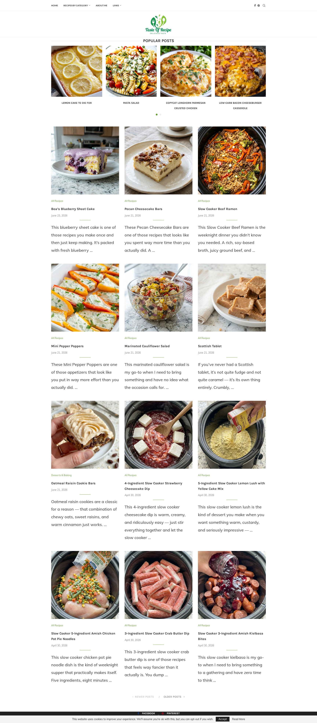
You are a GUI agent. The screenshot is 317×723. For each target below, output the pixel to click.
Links (116, 5)
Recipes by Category (75, 5)
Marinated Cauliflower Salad (147, 346)
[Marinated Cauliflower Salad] (158, 298)
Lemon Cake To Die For (77, 102)
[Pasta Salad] (131, 71)
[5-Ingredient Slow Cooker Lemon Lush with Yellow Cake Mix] (232, 435)
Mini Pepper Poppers (67, 346)
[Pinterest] (259, 5)
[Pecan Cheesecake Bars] (158, 160)
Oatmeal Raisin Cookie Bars (73, 483)
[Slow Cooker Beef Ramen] (232, 160)
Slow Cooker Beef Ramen (217, 209)
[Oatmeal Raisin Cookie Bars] (85, 435)
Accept (222, 719)
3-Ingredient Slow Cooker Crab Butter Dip (157, 633)
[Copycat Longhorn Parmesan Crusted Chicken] (185, 71)
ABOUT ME (101, 5)
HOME (54, 5)
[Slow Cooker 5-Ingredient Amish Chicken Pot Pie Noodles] (85, 585)
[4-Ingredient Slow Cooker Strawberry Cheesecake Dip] (158, 435)
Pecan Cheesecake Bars (143, 209)
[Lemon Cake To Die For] (76, 71)
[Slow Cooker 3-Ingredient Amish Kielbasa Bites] (232, 585)
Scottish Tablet (210, 346)
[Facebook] (255, 5)
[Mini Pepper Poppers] (85, 298)
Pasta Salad (131, 102)
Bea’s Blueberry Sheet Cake (73, 209)
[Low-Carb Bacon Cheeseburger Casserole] (240, 71)
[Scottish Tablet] (232, 298)
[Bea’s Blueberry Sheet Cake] (85, 160)
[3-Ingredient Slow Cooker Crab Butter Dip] (158, 585)
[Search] (264, 5)
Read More (238, 719)
